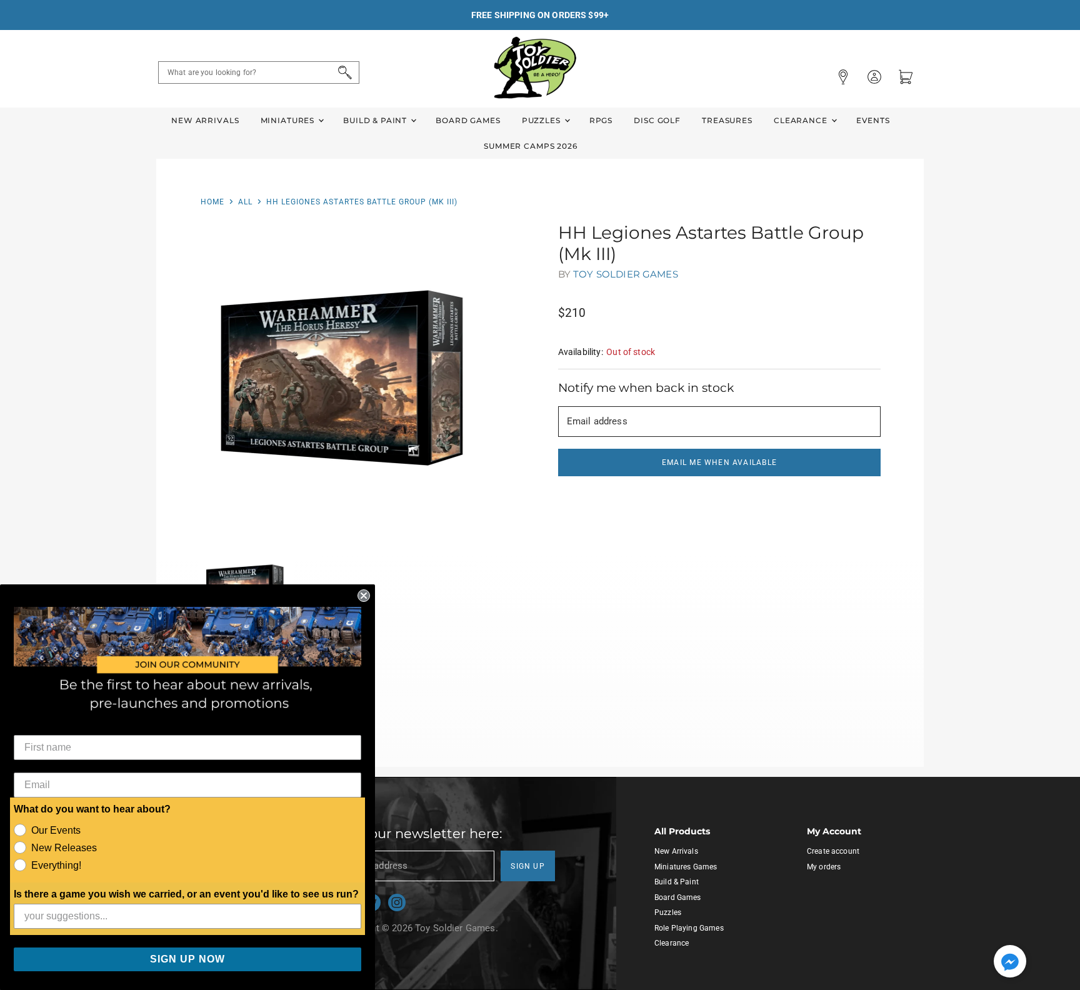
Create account (833, 851)
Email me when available (719, 462)
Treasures (727, 120)
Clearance (802, 120)
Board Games (468, 120)
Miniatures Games (685, 866)
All (245, 202)
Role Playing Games (689, 928)
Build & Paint (376, 120)
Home (212, 202)
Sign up (528, 866)
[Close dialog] (364, 595)
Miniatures (289, 120)
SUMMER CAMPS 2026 (531, 146)
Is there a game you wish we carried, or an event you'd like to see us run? (186, 894)
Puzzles (542, 120)
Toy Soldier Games (625, 274)
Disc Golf (657, 120)
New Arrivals (205, 120)
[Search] (342, 72)
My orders (824, 866)
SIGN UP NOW (187, 959)
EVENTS (873, 120)
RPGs (600, 120)
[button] (1010, 962)
